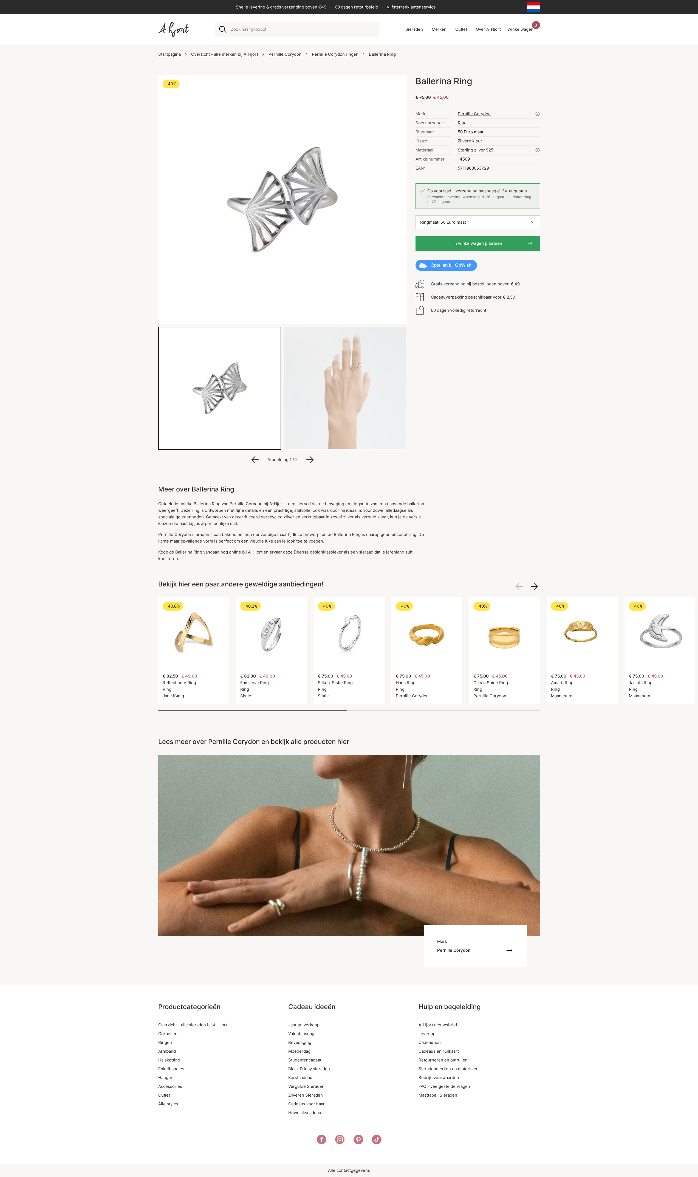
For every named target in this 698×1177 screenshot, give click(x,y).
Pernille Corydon (285, 54)
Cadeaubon (430, 1042)
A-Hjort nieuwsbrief (438, 1024)
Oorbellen (167, 1033)
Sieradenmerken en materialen (449, 1068)
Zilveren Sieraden (305, 1095)
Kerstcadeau (300, 1077)
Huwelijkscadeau (304, 1112)
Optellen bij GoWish (451, 265)
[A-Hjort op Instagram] (340, 1140)
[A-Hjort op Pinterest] (358, 1140)
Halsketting (169, 1060)
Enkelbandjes (171, 1068)
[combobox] (303, 29)
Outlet (164, 1095)
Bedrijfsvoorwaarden (439, 1077)
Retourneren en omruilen (443, 1060)
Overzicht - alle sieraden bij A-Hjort (192, 1024)
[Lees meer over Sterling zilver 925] (537, 150)
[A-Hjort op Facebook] (321, 1140)
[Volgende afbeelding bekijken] (534, 586)
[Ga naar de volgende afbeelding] (309, 459)
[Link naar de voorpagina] (173, 29)
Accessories (170, 1086)
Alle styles (168, 1103)
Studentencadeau (305, 1060)
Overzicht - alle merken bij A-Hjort (224, 54)
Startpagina (169, 54)
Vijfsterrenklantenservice (411, 7)
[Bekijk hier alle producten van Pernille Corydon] (537, 113)
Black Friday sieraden (309, 1068)
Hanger (165, 1077)
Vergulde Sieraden (306, 1086)
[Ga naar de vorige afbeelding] (255, 459)
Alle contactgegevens (349, 1170)
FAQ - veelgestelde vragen (444, 1086)
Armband (167, 1051)
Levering (427, 1033)
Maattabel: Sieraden (438, 1095)
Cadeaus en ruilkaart (439, 1051)
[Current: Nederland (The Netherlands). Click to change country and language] (533, 7)
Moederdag (299, 1051)
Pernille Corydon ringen (335, 54)
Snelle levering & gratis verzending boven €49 (281, 7)
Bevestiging (299, 1042)
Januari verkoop (304, 1024)
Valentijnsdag (301, 1033)
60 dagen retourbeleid (356, 7)
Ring (462, 122)
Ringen (165, 1042)
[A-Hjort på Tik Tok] (377, 1140)
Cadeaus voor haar (306, 1103)
